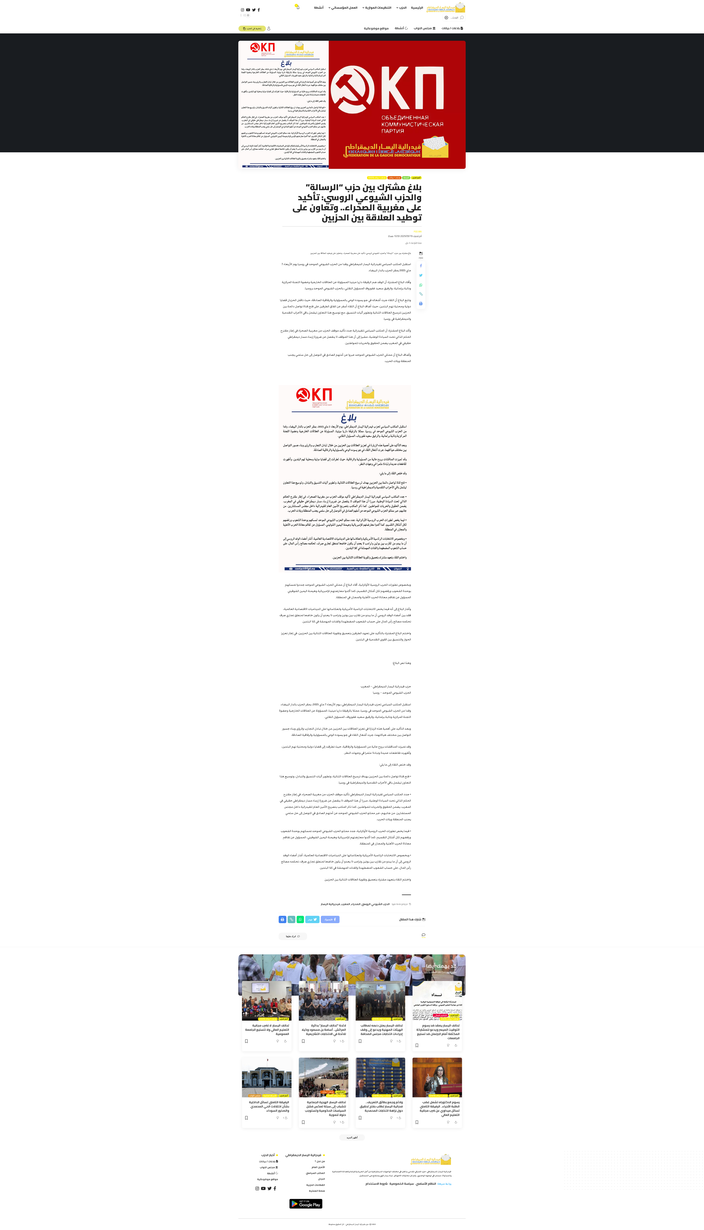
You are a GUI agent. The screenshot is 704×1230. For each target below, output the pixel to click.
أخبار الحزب (416, 177)
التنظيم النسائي (440, 1015)
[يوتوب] (248, 10)
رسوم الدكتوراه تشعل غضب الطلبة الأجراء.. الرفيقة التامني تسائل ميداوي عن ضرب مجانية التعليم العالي (440, 1108)
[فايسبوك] (259, 10)
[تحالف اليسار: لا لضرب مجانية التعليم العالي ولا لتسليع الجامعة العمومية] (267, 1001)
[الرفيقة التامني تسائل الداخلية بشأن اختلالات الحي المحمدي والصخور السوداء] (267, 1077)
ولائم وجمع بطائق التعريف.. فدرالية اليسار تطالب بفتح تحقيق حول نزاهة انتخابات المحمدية (381, 1106)
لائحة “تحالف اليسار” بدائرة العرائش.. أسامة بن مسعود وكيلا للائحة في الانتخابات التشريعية (324, 1030)
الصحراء (355, 904)
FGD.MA (418, 232)
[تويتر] (254, 10)
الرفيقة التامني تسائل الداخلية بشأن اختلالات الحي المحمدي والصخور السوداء (269, 1106)
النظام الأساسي (426, 1183)
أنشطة (406, 177)
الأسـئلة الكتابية (269, 1095)
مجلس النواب (254, 1095)
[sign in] (269, 28)
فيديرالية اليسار (330, 904)
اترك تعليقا (291, 936)
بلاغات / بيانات (394, 177)
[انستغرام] (242, 10)
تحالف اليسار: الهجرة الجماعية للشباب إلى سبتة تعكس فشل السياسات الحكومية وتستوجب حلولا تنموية (325, 1108)
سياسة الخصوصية (401, 1183)
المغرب (345, 904)
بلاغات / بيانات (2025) (377, 177)
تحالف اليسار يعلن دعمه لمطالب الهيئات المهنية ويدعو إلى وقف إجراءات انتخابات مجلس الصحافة (381, 1030)
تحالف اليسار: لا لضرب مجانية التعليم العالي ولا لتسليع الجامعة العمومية (267, 1030)
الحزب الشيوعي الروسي (376, 904)
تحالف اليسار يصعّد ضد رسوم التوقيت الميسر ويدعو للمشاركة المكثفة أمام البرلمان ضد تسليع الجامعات (438, 1032)
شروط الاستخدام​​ (377, 1183)
